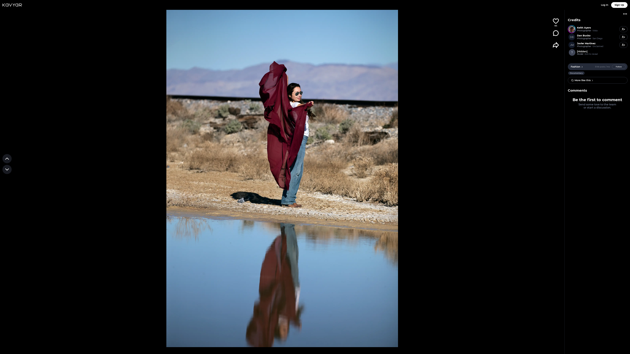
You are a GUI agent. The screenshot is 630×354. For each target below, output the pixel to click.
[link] (593, 29)
